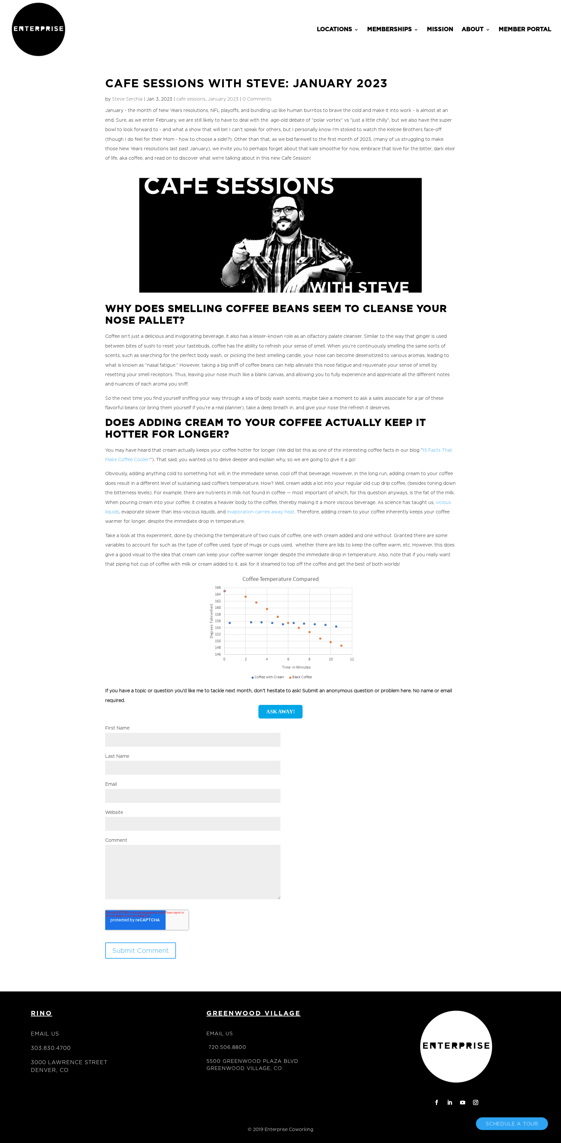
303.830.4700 (51, 1048)
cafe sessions (191, 98)
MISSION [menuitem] (440, 29)
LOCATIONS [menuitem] (334, 29)
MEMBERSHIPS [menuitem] (389, 29)
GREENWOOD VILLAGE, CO (244, 1068)
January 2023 (223, 98)
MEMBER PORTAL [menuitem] (525, 29)
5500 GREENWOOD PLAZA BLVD (252, 1061)
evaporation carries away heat (260, 511)
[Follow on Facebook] (436, 1102)
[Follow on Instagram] (475, 1102)
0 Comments (257, 98)
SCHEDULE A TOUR (512, 1123)
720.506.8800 (227, 1047)
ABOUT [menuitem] (473, 29)
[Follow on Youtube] (462, 1102)
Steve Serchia (127, 98)
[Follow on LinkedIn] (449, 1102)
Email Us (45, 1034)
